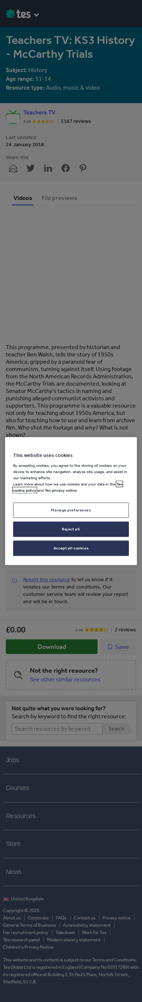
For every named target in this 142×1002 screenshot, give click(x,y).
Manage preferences (71, 510)
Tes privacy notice (61, 490)
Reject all (71, 529)
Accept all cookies (71, 548)
